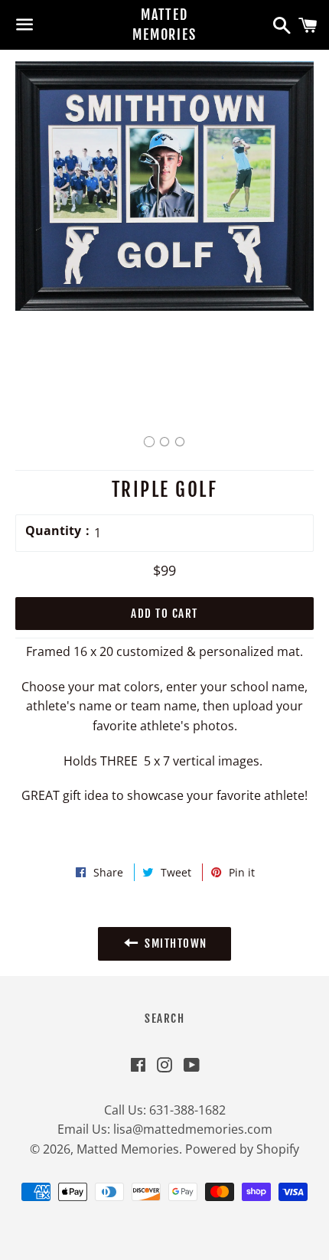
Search (164, 1018)
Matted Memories (164, 24)
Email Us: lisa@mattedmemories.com (164, 1129)
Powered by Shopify (242, 1149)
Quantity (53, 530)
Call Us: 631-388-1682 (165, 1110)
